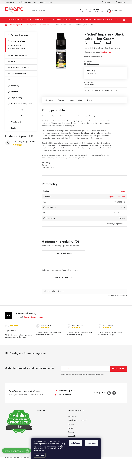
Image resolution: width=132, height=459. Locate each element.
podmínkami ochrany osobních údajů (92, 375)
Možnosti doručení (93, 64)
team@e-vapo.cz (67, 390)
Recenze (42, 2)
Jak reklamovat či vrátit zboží (27, 2)
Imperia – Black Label (117, 196)
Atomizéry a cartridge (20, 67)
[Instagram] (114, 393)
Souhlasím (91, 443)
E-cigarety (15, 85)
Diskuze (89, 100)
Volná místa (71, 436)
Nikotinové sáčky (18, 110)
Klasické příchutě (15, 45)
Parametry (61, 100)
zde (42, 450)
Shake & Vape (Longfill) (17, 49)
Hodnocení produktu (75, 100)
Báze (13, 61)
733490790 (94, 9)
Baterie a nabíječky (19, 55)
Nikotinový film (17, 116)
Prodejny (71, 432)
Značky (13, 128)
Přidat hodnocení (63, 253)
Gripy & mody (16, 98)
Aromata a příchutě (18, 41)
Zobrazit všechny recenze (33, 317)
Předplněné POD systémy (21, 104)
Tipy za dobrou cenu (19, 35)
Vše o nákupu (9, 2)
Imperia (92, 85)
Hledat (81, 10)
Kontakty (70, 428)
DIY (12, 79)
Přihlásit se (118, 369)
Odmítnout (75, 443)
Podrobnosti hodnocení (112, 48)
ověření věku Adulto (21, 458)
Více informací (105, 52)
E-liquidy (14, 91)
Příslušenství (16, 122)
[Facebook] (109, 393)
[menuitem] (15, 20)
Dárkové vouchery (18, 73)
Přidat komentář (63, 278)
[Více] (124, 20)
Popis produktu (48, 100)
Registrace (121, 2)
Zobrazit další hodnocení (116, 295)
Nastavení (40, 455)
